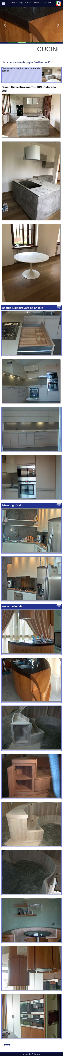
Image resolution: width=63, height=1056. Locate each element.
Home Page (17, 2)
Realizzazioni (32, 2)
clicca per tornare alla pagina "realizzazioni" (26, 62)
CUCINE (47, 2)
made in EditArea (31, 1054)
